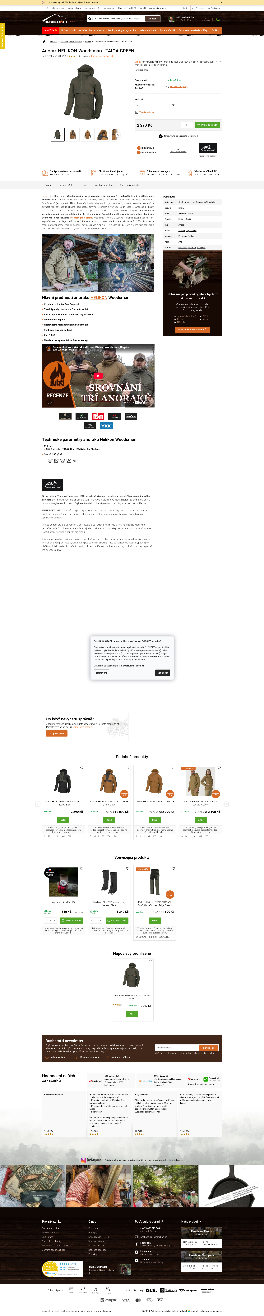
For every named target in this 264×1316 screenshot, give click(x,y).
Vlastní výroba (58, 8)
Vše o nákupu (74, 8)
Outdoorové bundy (186, 202)
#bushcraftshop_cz (173, 1160)
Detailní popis (141, 70)
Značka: (207, 148)
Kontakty (92, 1254)
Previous (38, 804)
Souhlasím (162, 672)
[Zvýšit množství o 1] (191, 125)
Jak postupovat (57, 733)
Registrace (215, 8)
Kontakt (142, 8)
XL (58, 836)
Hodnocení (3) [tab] (65, 185)
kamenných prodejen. (83, 727)
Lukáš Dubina (172, 1311)
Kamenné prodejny (106, 8)
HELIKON (98, 297)
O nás (46, 8)
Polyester (182, 236)
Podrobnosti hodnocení (102, 56)
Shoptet (194, 1311)
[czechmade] (63, 883)
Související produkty (129, 185)
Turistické (201, 247)
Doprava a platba (50, 1228)
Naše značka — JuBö (98, 1237)
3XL (70, 836)
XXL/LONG (164, 937)
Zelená (181, 230)
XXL (63, 836)
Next (226, 804)
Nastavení (101, 672)
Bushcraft (183, 247)
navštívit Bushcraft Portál (191, 329)
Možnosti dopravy (179, 86)
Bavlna (191, 236)
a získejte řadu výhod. (181, 136)
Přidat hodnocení (98, 600)
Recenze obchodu (97, 1250)
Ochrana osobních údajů (54, 1250)
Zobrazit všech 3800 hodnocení (163, 1084)
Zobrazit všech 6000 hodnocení (113, 1084)
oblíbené (206, 21)
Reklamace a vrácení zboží (55, 1245)
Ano (180, 242)
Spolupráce (89, 8)
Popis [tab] (48, 185)
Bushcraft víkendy (97, 1241)
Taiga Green (191, 230)
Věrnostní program (157, 8)
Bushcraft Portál (125, 8)
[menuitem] (50, 30)
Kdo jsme (93, 1228)
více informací (201, 1234)
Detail (63, 820)
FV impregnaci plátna (81, 217)
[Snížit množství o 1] (182, 125)
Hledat (152, 18)
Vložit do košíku (73, 920)
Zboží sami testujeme (111, 171)
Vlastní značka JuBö (205, 171)
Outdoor (192, 247)
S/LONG (153, 937)
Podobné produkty (103, 185)
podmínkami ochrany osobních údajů (197, 1053)
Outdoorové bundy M (205, 202)
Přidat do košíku (209, 125)
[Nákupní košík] (216, 19)
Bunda (138, 61)
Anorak (181, 225)
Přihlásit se (208, 1047)
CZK (185, 8)
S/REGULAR (141, 937)
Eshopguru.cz (216, 1311)
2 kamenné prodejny (158, 171)
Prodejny (92, 1232)
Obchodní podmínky (51, 1241)
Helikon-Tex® (184, 219)
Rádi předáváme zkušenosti (65, 171)
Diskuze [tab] (83, 185)
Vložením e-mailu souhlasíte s (184, 1053)
